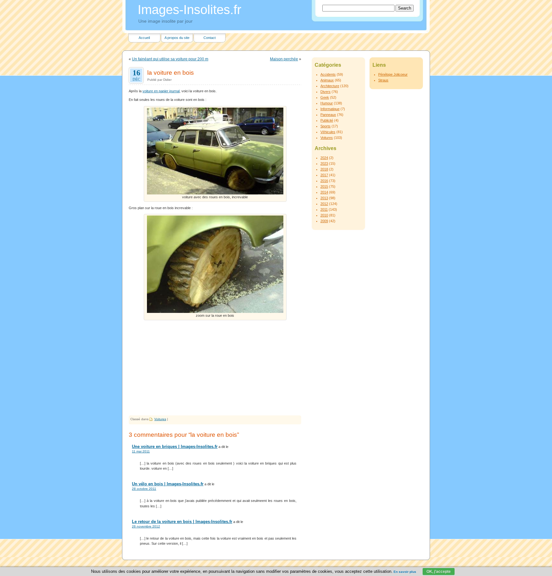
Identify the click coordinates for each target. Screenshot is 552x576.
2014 (324, 192)
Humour (326, 103)
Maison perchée (284, 59)
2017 (324, 175)
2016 (324, 181)
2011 (324, 209)
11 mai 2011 (141, 451)
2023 (324, 163)
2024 (324, 158)
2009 (324, 221)
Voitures (160, 419)
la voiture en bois (170, 72)
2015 (324, 186)
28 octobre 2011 (144, 488)
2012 (324, 204)
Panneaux (328, 115)
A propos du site (177, 38)
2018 (324, 169)
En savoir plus (405, 571)
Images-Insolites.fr (189, 10)
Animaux (327, 80)
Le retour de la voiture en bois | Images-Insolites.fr (182, 521)
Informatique (330, 109)
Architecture (329, 86)
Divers (325, 92)
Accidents (328, 74)
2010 (324, 215)
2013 (324, 198)
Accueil (144, 38)
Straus (383, 80)
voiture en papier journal (161, 91)
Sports (325, 126)
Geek (324, 97)
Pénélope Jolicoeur (393, 74)
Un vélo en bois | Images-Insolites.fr (167, 483)
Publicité (326, 120)
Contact (209, 38)
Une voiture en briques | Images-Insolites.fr (175, 446)
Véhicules (327, 132)
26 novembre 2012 (146, 526)
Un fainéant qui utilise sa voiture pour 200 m (170, 59)
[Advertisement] (215, 367)
